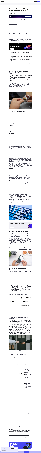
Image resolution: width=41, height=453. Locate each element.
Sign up (38, 1)
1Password (11, 158)
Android (21, 324)
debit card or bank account (17, 271)
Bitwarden (10, 194)
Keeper (10, 182)
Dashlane (10, 146)
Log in (35, 1)
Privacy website (15, 356)
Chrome (30, 326)
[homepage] (4, 1)
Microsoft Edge (12, 327)
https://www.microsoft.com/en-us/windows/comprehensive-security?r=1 (19, 430)
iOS (17, 324)
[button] (11, 1)
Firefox (28, 326)
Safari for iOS (20, 327)
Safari (16, 327)
